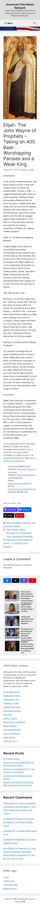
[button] (34, 23)
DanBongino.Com (11, 699)
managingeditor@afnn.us (13, 458)
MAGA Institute (10, 726)
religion (22, 529)
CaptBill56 (7, 819)
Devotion (27, 523)
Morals (15, 529)
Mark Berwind (9, 803)
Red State (7, 715)
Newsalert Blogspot (12, 730)
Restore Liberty (10, 718)
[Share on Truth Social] (24, 580)
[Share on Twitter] (15, 580)
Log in (6, 877)
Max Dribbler (9, 848)
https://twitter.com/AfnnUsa (19, 483)
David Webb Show (11, 692)
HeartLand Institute (12, 711)
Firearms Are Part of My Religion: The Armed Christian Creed (18, 822)
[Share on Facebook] (7, 580)
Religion (17, 526)
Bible (8, 523)
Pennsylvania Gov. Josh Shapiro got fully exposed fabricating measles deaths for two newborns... (27, 631)
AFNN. (28, 449)
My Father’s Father (11, 759)
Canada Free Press (11, 707)
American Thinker (11, 703)
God (34, 523)
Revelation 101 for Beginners (19, 533)
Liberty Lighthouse (11, 733)
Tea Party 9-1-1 (10, 741)
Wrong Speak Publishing (14, 722)
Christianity (17, 523)
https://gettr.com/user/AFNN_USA (22, 489)
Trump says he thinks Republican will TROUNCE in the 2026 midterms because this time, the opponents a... (27, 594)
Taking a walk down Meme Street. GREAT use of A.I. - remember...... (27, 619)
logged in (19, 565)
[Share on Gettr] (32, 580)
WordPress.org (9, 888)
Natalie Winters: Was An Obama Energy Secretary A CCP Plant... (27, 607)
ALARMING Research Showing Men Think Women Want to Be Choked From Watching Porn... (27, 644)
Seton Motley (9, 737)
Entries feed (8, 881)
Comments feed (10, 885)
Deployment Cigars (11, 696)
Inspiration (8, 526)
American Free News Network (20, 6)
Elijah (8, 529)
